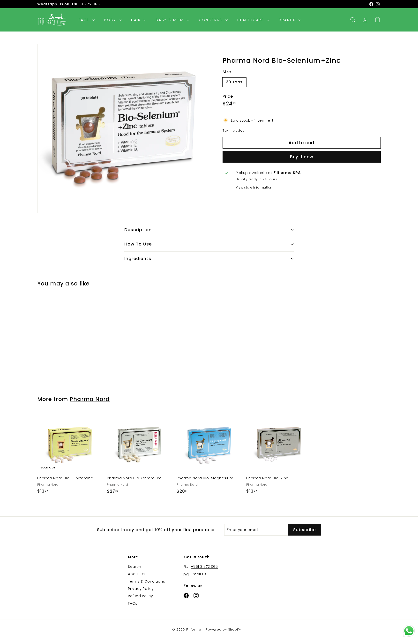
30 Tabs (234, 82)
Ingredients (137, 258)
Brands (288, 19)
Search (134, 566)
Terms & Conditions (146, 581)
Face (84, 19)
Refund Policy (140, 595)
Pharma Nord (90, 399)
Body (111, 19)
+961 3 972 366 (85, 4)
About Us (136, 573)
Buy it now (302, 157)
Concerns (211, 19)
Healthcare (251, 19)
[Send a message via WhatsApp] (409, 631)
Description (138, 230)
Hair (136, 19)
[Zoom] (121, 128)
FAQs (132, 603)
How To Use (138, 244)
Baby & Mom (171, 19)
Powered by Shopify (223, 629)
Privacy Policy (141, 588)
